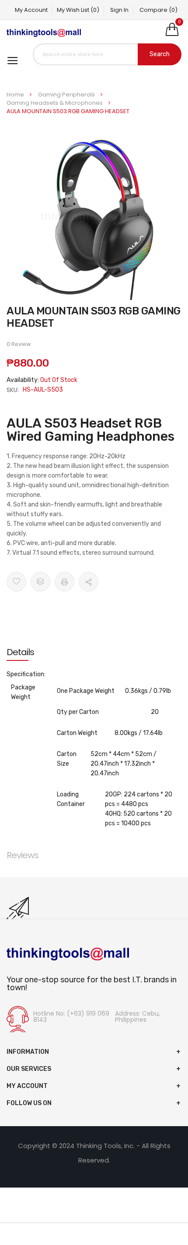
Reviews (22, 855)
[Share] (88, 582)
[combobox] (107, 54)
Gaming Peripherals (67, 94)
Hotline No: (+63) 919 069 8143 (71, 1016)
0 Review (19, 344)
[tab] (94, 652)
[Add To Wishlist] (16, 582)
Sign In (119, 10)
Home (16, 94)
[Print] (64, 582)
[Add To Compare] (40, 582)
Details (20, 652)
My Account (31, 10)
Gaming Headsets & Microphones (55, 103)
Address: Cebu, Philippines (137, 1016)
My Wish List (78, 10)
